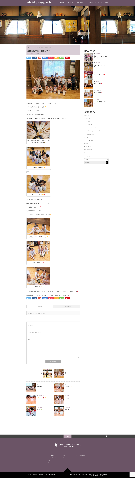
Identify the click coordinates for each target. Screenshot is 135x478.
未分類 (86, 137)
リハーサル (90, 140)
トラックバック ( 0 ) (67, 306)
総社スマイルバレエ (89, 146)
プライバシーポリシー (80, 455)
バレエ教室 (37, 53)
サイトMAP (78, 452)
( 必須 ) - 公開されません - (35, 332)
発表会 (86, 143)
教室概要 (62, 2)
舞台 (85, 152)
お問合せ (107, 2)
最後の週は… (40, 386)
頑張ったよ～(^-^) (69, 409)
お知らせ (90, 124)
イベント (86, 115)
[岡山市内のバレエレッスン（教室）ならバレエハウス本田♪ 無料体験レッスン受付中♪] (39, 2)
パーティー (87, 118)
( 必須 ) (30, 325)
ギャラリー (97, 2)
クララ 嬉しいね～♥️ (99, 74)
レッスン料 (68, 2)
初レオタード (97, 83)
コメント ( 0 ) (39, 306)
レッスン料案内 (51, 455)
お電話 (67, 436)
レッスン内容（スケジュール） (80, 2)
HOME (49, 452)
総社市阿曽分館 (88, 149)
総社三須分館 (91, 134)
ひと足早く (67, 386)
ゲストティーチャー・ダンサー (95, 131)
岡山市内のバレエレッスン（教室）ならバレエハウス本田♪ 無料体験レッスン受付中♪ (91, 475)
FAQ (102, 2)
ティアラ (67, 398)
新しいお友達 (97, 92)
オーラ (41, 398)
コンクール (93, 127)
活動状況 (91, 2)
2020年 (39, 409)
